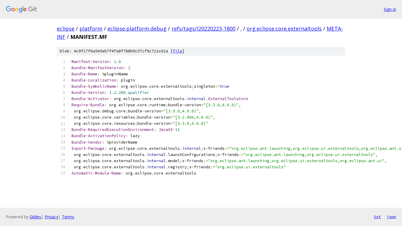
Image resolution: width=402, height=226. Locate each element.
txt (377, 216)
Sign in (390, 9)
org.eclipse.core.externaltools (284, 28)
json (391, 216)
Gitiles (35, 217)
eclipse (65, 28)
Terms (68, 217)
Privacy (51, 217)
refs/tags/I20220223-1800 (203, 28)
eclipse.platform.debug (137, 28)
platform (90, 28)
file (177, 51)
